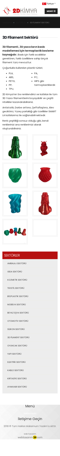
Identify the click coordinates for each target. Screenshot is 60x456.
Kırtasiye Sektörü (17, 378)
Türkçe (50, 3)
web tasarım (30, 433)
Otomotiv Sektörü (17, 320)
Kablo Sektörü (15, 370)
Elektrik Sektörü (16, 362)
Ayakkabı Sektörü (17, 386)
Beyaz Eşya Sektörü (18, 312)
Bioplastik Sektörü (17, 296)
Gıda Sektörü (14, 271)
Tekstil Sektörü (15, 288)
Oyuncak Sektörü (17, 345)
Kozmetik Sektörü (17, 279)
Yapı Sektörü (14, 353)
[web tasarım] (30, 437)
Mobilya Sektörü (16, 304)
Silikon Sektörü (16, 329)
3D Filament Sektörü (18, 337)
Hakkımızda (30, 413)
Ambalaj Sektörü (16, 263)
